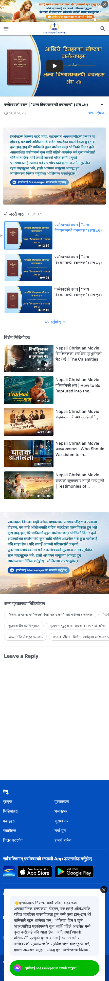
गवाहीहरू (9, 830)
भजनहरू (61, 811)
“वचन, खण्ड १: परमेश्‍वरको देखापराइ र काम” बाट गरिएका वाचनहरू (50, 614)
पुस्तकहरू (62, 801)
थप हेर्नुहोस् (53, 321)
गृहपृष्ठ (7, 801)
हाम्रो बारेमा (63, 840)
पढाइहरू (9, 820)
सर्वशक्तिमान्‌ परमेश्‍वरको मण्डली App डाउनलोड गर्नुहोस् (47, 858)
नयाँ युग (60, 830)
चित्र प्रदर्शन (13, 840)
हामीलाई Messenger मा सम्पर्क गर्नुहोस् (50, 968)
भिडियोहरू (10, 811)
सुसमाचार (61, 820)
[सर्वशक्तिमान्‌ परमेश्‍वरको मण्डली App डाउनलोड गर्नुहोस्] (9, 871)
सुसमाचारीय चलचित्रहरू (23, 625)
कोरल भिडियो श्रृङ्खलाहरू (25, 637)
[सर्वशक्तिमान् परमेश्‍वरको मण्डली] (54, 28)
